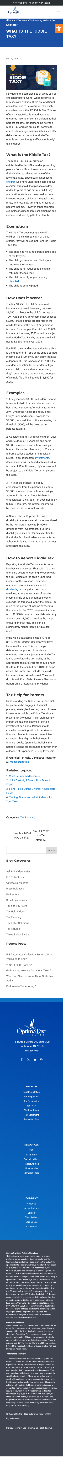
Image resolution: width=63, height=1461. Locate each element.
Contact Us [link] (31, 1226)
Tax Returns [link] (13, 928)
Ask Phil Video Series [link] (18, 871)
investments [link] (42, 457)
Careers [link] (31, 1212)
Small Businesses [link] (16, 900)
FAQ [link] (31, 1150)
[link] (59, 28)
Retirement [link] (12, 894)
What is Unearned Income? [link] (24, 776)
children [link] (11, 181)
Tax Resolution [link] (31, 1110)
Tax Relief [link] (31, 1105)
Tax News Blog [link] (31, 1163)
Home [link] (12, 20)
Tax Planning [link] (35, 20)
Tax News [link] (22, 20)
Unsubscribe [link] (31, 1168)
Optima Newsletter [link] (17, 882)
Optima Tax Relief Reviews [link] (40, 1428)
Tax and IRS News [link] (16, 905)
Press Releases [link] (15, 888)
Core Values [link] (31, 1222)
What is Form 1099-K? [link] (19, 964)
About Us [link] (31, 1203)
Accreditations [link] (31, 1208)
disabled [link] (14, 281)
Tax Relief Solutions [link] (17, 923)
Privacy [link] (9, 1428)
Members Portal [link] (31, 1173)
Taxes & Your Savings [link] (18, 934)
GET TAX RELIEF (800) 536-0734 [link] (31, 3)
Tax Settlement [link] (31, 1114)
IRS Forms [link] (31, 1154)
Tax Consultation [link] (31, 1092)
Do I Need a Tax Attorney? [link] (21, 986)
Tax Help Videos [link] (15, 911)
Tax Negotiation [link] (31, 1096)
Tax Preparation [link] (31, 1101)
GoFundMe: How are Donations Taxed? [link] (28, 970)
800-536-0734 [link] (32, 1050)
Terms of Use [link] (20, 1428)
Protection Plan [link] (31, 1119)
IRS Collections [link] (15, 877)
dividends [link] (11, 589)
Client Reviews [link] (32, 1217)
